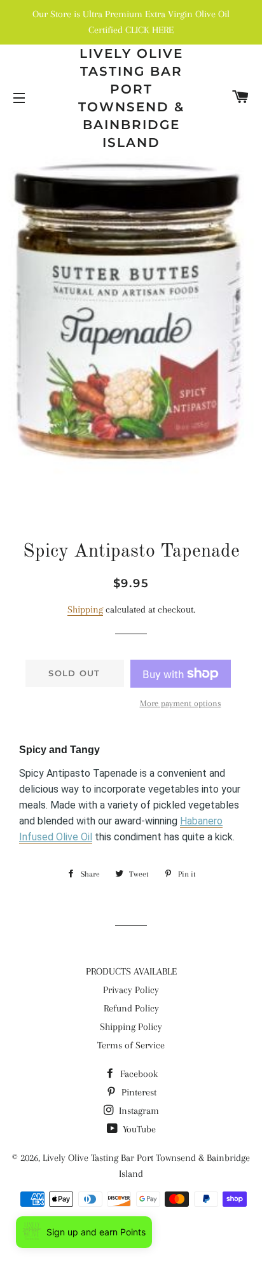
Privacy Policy (131, 990)
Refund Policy (131, 1008)
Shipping (85, 609)
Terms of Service (131, 1045)
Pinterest (137, 1092)
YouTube (138, 1129)
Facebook (138, 1074)
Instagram (137, 1110)
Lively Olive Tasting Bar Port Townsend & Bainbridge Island (131, 98)
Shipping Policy (131, 1026)
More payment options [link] (180, 703)
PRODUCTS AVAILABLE (131, 971)
